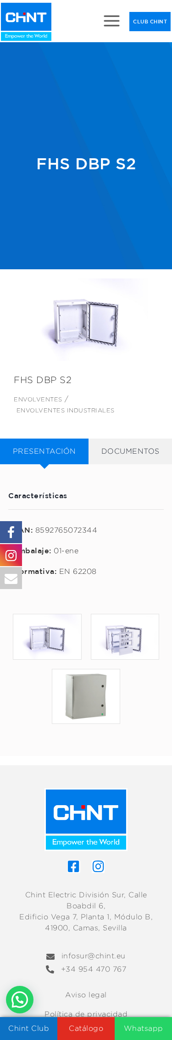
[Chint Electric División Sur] (26, 22)
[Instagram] (98, 866)
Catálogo (86, 1028)
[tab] (44, 451)
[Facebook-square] (73, 866)
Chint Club (28, 1028)
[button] (19, 999)
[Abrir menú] (112, 22)
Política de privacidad (86, 1014)
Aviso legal (86, 995)
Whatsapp (143, 1028)
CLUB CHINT (150, 21)
